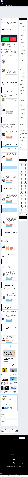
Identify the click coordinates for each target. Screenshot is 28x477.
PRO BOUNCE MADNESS (22, 32)
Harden (25, 193)
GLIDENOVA (23, 53)
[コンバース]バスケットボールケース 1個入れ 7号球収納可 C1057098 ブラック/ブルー (11, 132)
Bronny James (22, 57)
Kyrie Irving (4, 463)
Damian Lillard (23, 26)
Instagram (8, 409)
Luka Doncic (22, 76)
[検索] (26, 214)
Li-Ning (21, 80)
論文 (21, 147)
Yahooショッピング (9, 113)
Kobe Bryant (23, 109)
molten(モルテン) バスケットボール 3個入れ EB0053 (11, 316)
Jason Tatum (23, 73)
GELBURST (22, 46)
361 (21, 20)
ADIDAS (21, 23)
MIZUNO (21, 84)
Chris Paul (22, 72)
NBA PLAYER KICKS (23, 87)
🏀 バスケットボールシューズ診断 (14, 442)
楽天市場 (11, 136)
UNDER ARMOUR (23, 137)
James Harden (23, 30)
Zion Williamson (12, 466)
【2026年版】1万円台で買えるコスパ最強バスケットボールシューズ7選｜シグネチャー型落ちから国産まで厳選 (14, 451)
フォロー (14, 476)
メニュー (19, 476)
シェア (8, 476)
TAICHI (22, 39)
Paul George (23, 463)
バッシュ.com (2, 3)
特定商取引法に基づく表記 (9, 5)
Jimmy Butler (25, 207)
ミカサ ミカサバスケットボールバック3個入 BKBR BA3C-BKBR (11, 337)
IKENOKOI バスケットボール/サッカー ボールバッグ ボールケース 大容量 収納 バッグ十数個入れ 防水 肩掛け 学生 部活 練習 (11, 295)
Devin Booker (22, 64)
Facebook (5, 409)
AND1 (21, 38)
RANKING (21, 124)
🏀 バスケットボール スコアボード (14, 440)
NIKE (21, 96)
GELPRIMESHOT (23, 50)
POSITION (21, 117)
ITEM (16, 364)
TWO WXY (22, 93)
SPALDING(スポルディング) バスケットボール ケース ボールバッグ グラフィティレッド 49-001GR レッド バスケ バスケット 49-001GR (11, 220)
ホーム (2, 476)
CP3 (25, 169)
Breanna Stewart (23, 120)
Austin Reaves (23, 130)
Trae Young (22, 35)
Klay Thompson (23, 42)
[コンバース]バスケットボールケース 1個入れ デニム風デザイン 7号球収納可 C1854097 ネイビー (11, 196)
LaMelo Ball (21, 207)
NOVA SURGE (23, 54)
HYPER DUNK (23, 105)
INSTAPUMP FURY (23, 67)
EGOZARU (22, 66)
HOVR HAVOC (23, 141)
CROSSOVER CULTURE (23, 63)
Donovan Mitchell (25, 200)
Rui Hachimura (16, 466)
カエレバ (9, 109)
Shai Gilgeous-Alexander (23, 134)
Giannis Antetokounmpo (23, 103)
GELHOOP (22, 49)
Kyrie (21, 183)
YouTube (10, 409)
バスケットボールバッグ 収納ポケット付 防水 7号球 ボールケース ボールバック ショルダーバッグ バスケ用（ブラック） (11, 107)
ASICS (21, 45)
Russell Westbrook (23, 77)
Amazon (8, 136)
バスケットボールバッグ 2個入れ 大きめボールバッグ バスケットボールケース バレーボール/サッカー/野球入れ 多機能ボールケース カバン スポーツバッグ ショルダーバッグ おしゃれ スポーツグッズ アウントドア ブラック (11, 272)
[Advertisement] (14, 12)
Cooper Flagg (22, 60)
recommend (15, 365)
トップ (25, 476)
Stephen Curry (20, 466)
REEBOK (21, 127)
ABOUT (12, 447)
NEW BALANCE (22, 90)
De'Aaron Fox (23, 140)
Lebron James (7, 463)
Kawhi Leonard (25, 204)
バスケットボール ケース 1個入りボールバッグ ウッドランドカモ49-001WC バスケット (11, 154)
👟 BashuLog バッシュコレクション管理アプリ (14, 445)
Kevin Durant (25, 183)
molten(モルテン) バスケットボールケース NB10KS (11, 244)
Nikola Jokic (22, 22)
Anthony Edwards (21, 204)
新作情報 (21, 144)
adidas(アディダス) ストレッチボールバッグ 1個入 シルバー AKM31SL (11, 177)
